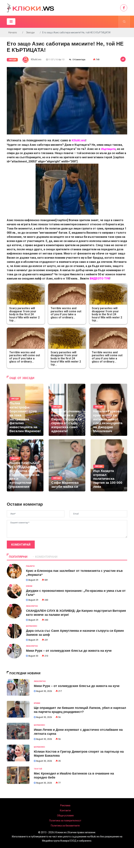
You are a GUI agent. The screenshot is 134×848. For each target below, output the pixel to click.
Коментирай (20, 544)
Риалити (30, 566)
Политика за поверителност (65, 820)
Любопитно (32, 606)
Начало (12, 32)
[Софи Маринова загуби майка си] (67, 465)
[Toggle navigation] (11, 21)
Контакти (65, 810)
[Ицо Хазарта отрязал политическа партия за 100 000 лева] (109, 465)
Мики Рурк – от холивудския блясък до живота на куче (69, 650)
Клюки (29, 586)
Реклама (65, 805)
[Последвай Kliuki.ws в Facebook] (123, 7)
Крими (37, 703)
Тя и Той (38, 769)
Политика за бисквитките (65, 825)
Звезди (30, 32)
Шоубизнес (31, 626)
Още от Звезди (21, 378)
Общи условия (65, 815)
